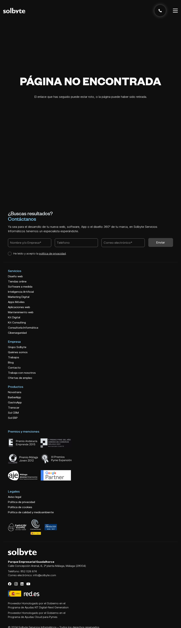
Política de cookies (20, 507)
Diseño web (15, 276)
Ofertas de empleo (20, 378)
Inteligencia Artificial (21, 291)
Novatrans (14, 392)
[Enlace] (160, 10)
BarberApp (14, 397)
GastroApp (15, 402)
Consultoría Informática (23, 327)
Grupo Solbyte (17, 347)
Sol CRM (13, 412)
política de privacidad (52, 253)
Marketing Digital (18, 297)
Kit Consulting (17, 322)
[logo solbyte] (14, 10)
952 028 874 (29, 571)
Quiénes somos (18, 352)
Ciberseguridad (17, 332)
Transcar (13, 407)
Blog (11, 362)
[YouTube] (28, 584)
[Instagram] (16, 584)
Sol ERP (13, 417)
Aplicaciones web (19, 307)
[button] (175, 10)
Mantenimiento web (20, 312)
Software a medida (20, 286)
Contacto (14, 367)
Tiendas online (17, 281)
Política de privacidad (21, 502)
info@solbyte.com (44, 575)
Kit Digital (14, 317)
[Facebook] (9, 584)
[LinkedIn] (22, 584)
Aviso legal (14, 497)
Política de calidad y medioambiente (31, 512)
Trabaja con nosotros (22, 372)
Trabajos (13, 357)
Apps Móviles (16, 302)
